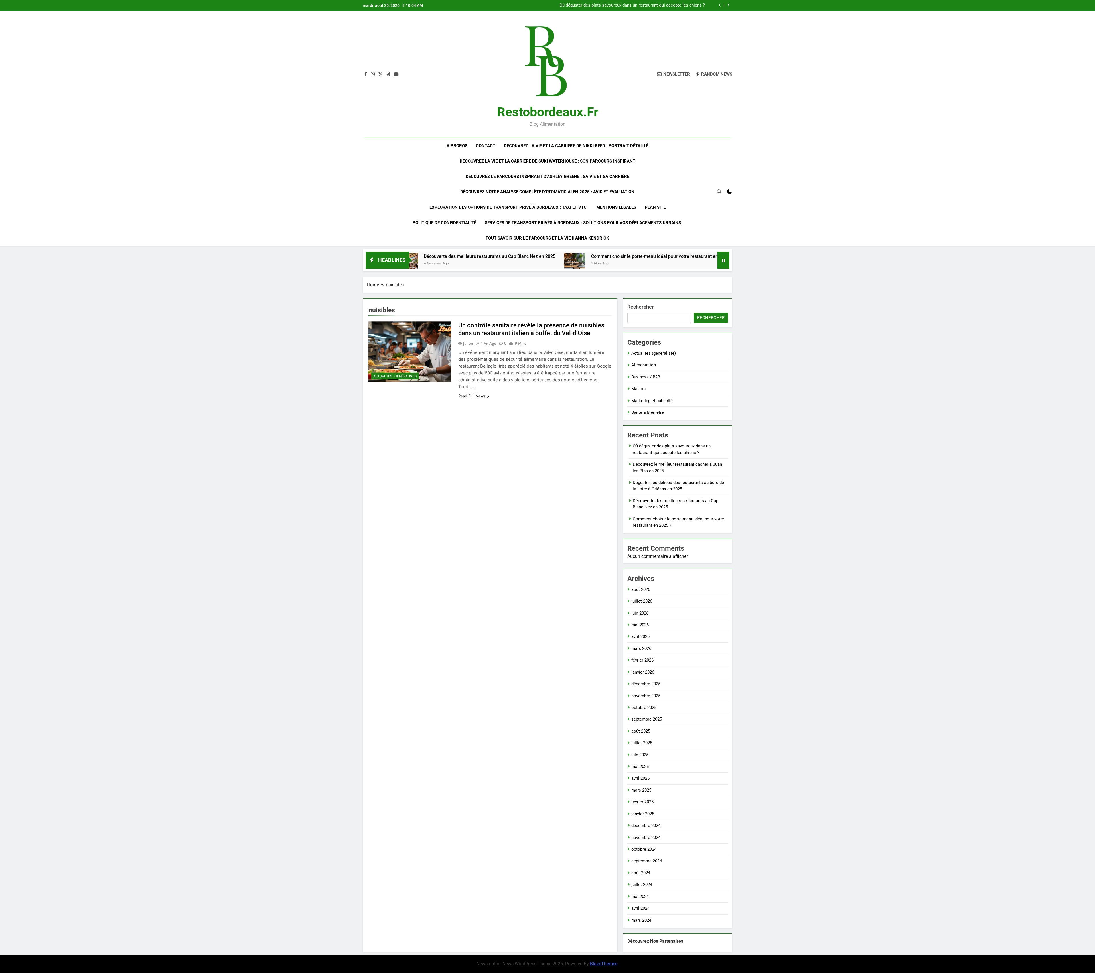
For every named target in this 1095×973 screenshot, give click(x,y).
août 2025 (640, 731)
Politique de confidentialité (444, 222)
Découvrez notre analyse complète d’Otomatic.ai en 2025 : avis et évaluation (547, 191)
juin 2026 (639, 613)
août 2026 (640, 589)
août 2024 (640, 872)
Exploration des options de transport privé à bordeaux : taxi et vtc (508, 207)
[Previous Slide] (720, 5)
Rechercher (640, 307)
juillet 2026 (641, 601)
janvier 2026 (642, 672)
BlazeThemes (603, 963)
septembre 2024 (646, 860)
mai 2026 (640, 624)
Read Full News (471, 396)
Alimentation (643, 365)
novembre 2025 (645, 695)
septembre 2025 (646, 719)
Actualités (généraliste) (395, 376)
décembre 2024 (645, 825)
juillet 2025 (641, 742)
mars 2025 (641, 790)
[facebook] (366, 74)
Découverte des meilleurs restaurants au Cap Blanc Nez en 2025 (428, 256)
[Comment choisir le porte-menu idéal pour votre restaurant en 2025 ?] (513, 263)
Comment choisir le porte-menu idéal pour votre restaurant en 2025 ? (601, 256)
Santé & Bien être (647, 412)
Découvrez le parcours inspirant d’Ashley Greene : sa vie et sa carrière (547, 176)
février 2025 (642, 801)
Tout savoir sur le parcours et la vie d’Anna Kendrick (547, 238)
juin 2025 (639, 754)
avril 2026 (640, 636)
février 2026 (642, 660)
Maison (638, 388)
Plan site (655, 207)
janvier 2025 (642, 813)
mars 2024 (641, 920)
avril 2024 (640, 908)
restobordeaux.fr (547, 111)
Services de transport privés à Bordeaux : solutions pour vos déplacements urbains (583, 222)
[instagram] (372, 74)
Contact (485, 145)
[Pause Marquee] (723, 260)
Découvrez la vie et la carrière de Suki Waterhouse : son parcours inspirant (547, 161)
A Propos (457, 145)
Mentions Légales (616, 207)
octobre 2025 (643, 707)
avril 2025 (640, 778)
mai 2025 (640, 766)
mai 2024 (640, 896)
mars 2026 (641, 648)
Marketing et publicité (652, 400)
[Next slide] (728, 5)
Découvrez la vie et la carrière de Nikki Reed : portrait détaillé (576, 145)
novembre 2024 (645, 837)
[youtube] (396, 74)
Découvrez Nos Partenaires (655, 941)
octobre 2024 (643, 849)
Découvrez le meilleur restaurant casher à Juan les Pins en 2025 (644, 5)
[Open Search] (719, 191)
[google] (388, 74)
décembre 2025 (645, 683)
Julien (468, 343)
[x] (380, 74)
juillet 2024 (641, 884)
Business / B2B (645, 377)
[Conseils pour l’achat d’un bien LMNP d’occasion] (690, 263)
